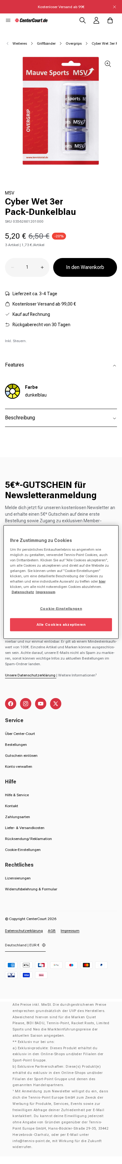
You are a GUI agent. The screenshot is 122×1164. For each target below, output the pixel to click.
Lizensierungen (18, 878)
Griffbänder (46, 43)
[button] (8, 20)
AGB (52, 931)
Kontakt (11, 806)
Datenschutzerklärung (24, 931)
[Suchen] (82, 20)
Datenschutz (23, 592)
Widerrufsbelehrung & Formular (31, 889)
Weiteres (20, 43)
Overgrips (74, 43)
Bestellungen (16, 744)
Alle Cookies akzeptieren (61, 624)
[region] (61, 582)
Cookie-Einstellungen (23, 850)
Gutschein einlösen (21, 755)
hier (102, 581)
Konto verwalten (18, 766)
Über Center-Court (20, 733)
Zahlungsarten (17, 817)
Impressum (70, 931)
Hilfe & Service (17, 795)
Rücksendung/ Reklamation (28, 839)
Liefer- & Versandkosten (24, 828)
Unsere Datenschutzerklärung (30, 675)
